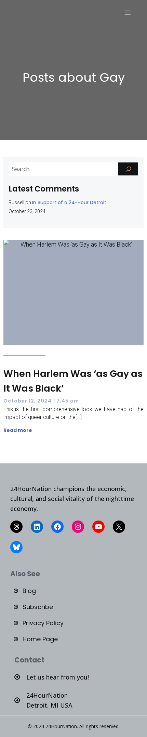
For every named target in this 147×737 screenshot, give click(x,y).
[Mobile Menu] (127, 12)
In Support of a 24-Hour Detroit (69, 202)
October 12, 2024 (27, 400)
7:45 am (67, 400)
